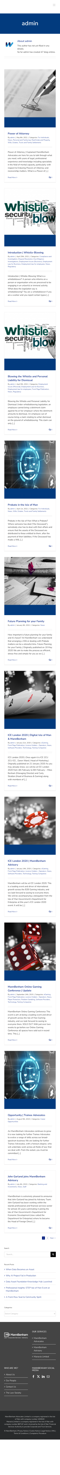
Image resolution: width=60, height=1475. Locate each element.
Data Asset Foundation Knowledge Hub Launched (29, 1281)
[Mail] (48, 1376)
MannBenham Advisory (40, 1349)
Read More (12, 177)
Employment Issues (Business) (30, 261)
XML (53, 1431)
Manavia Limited (41, 1356)
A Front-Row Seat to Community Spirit (23, 1297)
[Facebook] (33, 1376)
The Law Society (13, 1392)
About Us (10, 1374)
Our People (11, 1380)
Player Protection (14, 999)
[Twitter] (38, 1376)
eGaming (44, 743)
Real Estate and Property (41, 140)
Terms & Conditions (21, 1433)
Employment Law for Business (32, 387)
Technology (27, 748)
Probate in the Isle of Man (23, 504)
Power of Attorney (29, 96)
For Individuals (43, 137)
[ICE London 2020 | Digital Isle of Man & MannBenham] (30, 700)
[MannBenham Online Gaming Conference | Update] (30, 952)
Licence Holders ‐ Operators (36, 745)
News (10, 140)
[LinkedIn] (43, 1376)
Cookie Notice (34, 1431)
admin (12, 137)
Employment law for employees (33, 264)
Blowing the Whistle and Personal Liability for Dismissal (29, 338)
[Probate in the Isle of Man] (30, 470)
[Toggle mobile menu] (54, 5)
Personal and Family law (22, 140)
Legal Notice (45, 1431)
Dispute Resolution (25, 259)
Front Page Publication (40, 389)
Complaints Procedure (38, 1433)
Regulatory (12, 266)
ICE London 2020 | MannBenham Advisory (29, 824)
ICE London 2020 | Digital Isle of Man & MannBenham (29, 697)
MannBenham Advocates (40, 1340)
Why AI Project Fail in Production (21, 1275)
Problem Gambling (28, 999)
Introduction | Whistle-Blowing (29, 215)
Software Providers (15, 748)
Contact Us (11, 1386)
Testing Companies (39, 748)
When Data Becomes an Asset (20, 1269)
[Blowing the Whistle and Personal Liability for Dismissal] (30, 341)
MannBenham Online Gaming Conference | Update (29, 948)
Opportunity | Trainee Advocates (29, 1078)
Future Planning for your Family (29, 584)
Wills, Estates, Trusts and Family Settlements (24, 142)
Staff (24, 1187)
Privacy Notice (23, 1431)
